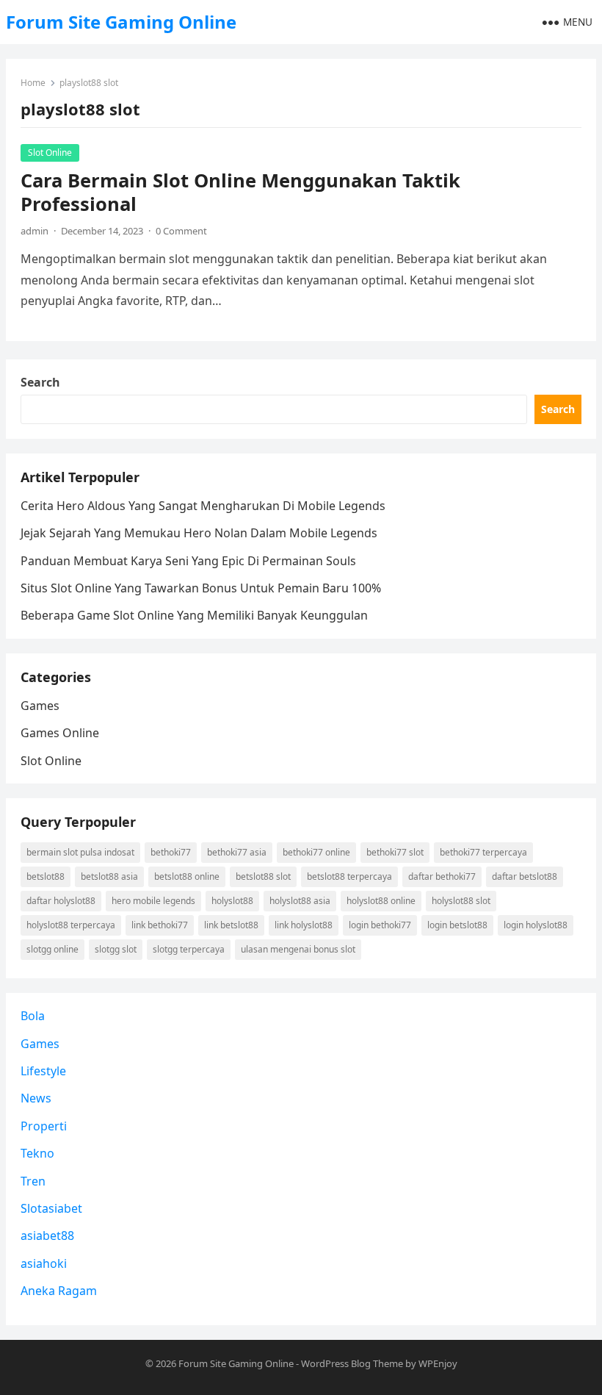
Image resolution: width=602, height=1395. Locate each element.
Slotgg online (52, 949)
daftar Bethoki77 (442, 876)
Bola (33, 1016)
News (36, 1098)
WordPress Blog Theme (352, 1363)
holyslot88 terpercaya (70, 925)
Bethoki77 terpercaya (483, 852)
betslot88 (45, 876)
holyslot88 (232, 900)
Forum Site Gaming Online (121, 22)
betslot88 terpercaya (349, 876)
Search (40, 382)
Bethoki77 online (316, 852)
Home (33, 82)
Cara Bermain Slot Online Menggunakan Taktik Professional (240, 192)
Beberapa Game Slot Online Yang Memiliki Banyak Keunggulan (194, 615)
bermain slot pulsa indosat (80, 852)
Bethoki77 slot (395, 852)
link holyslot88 (304, 925)
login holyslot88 (535, 925)
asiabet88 (47, 1235)
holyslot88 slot (461, 900)
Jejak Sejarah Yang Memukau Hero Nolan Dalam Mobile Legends (199, 533)
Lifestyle (43, 1071)
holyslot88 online (381, 900)
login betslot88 (457, 925)
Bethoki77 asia (236, 852)
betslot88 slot (263, 876)
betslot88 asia (109, 876)
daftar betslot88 (524, 876)
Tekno (37, 1153)
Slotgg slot (116, 949)
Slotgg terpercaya (189, 949)
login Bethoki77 (380, 925)
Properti (44, 1126)
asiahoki (44, 1263)
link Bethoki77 (159, 925)
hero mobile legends (153, 900)
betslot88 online (187, 876)
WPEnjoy (437, 1363)
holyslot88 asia (299, 900)
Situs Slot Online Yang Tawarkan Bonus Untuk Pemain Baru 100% (201, 588)
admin (34, 230)
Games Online (60, 733)
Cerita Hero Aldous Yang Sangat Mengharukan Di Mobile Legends (203, 506)
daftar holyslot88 (60, 900)
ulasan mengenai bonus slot (298, 949)
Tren (33, 1181)
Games (40, 706)
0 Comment (181, 230)
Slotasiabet (51, 1208)
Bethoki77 (170, 852)
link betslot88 (231, 925)
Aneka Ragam (59, 1291)
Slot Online (50, 152)
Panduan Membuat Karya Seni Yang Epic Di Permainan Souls (188, 561)
